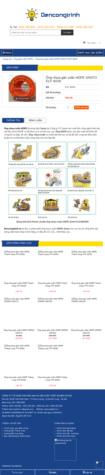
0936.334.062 (84, 27)
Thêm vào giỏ (81, 107)
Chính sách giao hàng (66, 428)
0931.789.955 (26, 27)
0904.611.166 (43, 406)
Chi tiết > (10, 278)
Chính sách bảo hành (66, 436)
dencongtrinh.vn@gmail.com (21, 409)
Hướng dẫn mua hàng (13, 433)
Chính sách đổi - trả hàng (68, 433)
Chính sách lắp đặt (65, 431)
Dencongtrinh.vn (13, 229)
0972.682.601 (46, 27)
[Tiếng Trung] (96, 2)
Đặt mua (27, 278)
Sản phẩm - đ (93, 43)
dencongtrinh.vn (51, 409)
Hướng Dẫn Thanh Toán (14, 431)
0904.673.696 (65, 27)
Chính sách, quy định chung (16, 428)
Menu (8, 52)
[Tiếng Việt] (82, 2)
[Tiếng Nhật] (92, 2)
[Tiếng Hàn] (101, 2)
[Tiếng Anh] (87, 2)
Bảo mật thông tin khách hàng (17, 436)
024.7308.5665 (18, 402)
